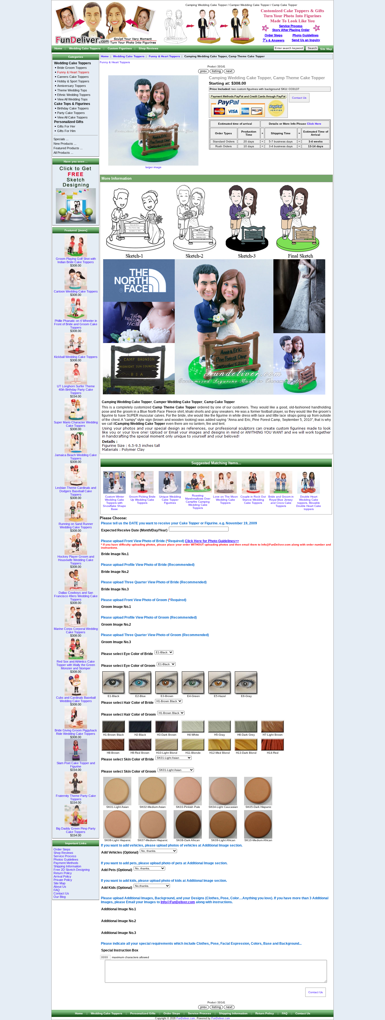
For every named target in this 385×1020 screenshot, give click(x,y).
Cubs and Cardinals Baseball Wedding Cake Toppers (76, 699)
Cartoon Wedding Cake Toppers (76, 291)
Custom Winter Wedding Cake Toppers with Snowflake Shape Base (114, 503)
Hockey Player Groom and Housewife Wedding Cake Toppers (75, 560)
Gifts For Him (66, 131)
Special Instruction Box (119, 951)
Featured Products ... (68, 148)
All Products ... (63, 152)
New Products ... (65, 143)
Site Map (326, 48)
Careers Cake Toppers (73, 76)
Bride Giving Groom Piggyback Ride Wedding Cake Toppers (76, 732)
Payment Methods (66, 863)
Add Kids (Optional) (116, 888)
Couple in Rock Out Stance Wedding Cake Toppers (253, 499)
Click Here (314, 123)
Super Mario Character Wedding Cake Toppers (76, 424)
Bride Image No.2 (115, 572)
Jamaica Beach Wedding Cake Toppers (76, 456)
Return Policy (63, 873)
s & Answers (273, 40)
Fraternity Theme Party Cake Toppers (76, 797)
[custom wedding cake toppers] (106, 44)
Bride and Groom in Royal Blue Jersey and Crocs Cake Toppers (281, 501)
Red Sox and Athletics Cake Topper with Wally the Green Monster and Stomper (75, 665)
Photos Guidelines (66, 859)
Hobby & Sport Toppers (73, 81)
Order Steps (273, 35)
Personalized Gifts (68, 122)
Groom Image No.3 (116, 642)
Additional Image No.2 (118, 921)
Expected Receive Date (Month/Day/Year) (134, 530)
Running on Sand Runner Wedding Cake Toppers (76, 525)
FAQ (57, 890)
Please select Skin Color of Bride (127, 760)
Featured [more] (76, 230)
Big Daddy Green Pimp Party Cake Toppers (76, 830)
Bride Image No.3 (115, 589)
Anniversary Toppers (71, 85)
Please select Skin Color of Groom (128, 771)
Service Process (65, 856)
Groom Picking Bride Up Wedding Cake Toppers (142, 499)
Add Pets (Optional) (116, 870)
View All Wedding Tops (72, 99)
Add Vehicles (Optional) (119, 852)
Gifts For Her (66, 126)
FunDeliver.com (185, 1018)
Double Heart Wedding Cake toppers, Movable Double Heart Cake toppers (308, 503)
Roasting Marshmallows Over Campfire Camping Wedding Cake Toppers (197, 501)
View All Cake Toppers (72, 117)
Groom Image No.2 (116, 624)
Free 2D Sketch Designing (72, 869)
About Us (60, 886)
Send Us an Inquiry (306, 40)
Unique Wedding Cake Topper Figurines (170, 499)
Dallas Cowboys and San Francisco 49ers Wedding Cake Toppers (76, 596)
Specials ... (61, 139)
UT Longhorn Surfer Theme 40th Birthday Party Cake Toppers (76, 389)
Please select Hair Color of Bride (127, 703)
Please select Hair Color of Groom (128, 715)
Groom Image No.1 (116, 607)
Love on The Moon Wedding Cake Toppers (225, 499)
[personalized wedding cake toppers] (209, 43)
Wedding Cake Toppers (85, 48)
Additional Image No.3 (118, 933)
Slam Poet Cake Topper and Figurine (76, 764)
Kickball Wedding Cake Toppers (76, 357)
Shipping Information (67, 866)
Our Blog (60, 896)
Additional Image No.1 (118, 909)
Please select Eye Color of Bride (127, 654)
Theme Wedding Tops (72, 90)
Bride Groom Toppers (72, 67)
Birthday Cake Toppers (73, 108)
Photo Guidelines (305, 35)
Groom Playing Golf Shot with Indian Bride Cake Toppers (76, 260)
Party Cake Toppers (71, 113)
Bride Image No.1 (115, 554)
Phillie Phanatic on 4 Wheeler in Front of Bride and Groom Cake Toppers (75, 324)
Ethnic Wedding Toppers (73, 94)
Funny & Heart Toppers (164, 56)
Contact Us (61, 893)
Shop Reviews (148, 48)
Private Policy (63, 879)
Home (58, 48)
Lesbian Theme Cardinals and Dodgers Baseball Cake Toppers (75, 491)
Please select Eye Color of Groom (128, 666)
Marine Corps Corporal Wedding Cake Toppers (76, 630)
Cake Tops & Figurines (72, 103)
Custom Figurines (120, 48)
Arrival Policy (62, 876)
